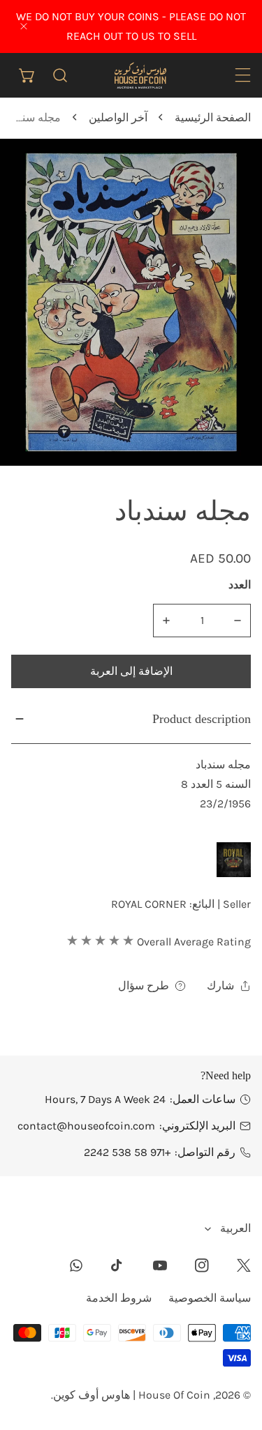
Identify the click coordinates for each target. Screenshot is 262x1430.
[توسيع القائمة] (242, 75)
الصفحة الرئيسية (213, 117)
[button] (27, 75)
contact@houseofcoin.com (86, 1125)
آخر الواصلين (118, 117)
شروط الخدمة (119, 1298)
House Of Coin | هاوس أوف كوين (131, 1394)
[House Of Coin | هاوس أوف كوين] (140, 75)
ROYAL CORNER (149, 904)
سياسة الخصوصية (209, 1298)
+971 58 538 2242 (127, 1152)
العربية (235, 1228)
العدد (239, 584)
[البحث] (60, 75)
